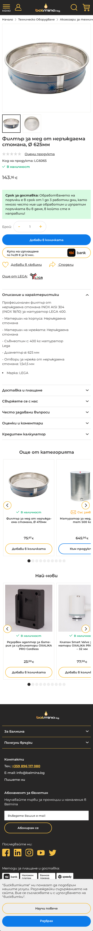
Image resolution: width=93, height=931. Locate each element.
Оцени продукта (40, 154)
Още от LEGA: (14, 276)
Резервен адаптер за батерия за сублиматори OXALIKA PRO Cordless (29, 645)
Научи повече (46, 908)
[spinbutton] (29, 227)
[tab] (46, 294)
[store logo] (46, 7)
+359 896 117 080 (26, 766)
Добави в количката (29, 549)
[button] (32, 123)
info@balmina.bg (30, 773)
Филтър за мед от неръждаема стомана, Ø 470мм (28, 520)
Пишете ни (14, 780)
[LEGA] (36, 276)
